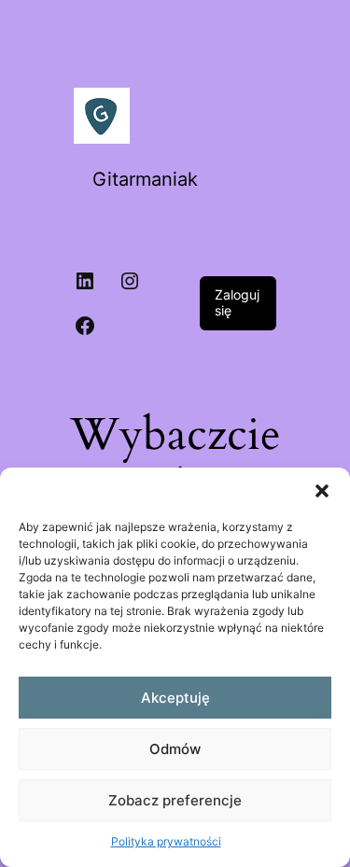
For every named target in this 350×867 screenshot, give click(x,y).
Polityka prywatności (166, 841)
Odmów (175, 749)
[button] (322, 491)
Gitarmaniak (145, 179)
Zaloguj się (237, 302)
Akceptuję (175, 697)
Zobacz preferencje (175, 800)
